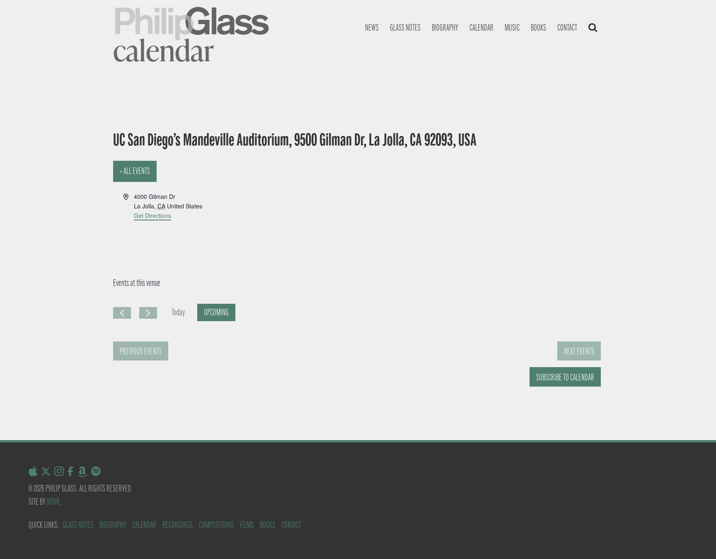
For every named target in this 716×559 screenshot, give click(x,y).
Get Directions (152, 215)
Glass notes (405, 27)
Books (538, 27)
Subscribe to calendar (565, 377)
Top (696, 539)
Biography (445, 27)
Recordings (177, 525)
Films (247, 525)
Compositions (216, 525)
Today (178, 312)
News (372, 27)
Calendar (481, 27)
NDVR (53, 501)
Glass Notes (78, 525)
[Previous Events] (122, 313)
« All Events (135, 171)
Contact (567, 27)
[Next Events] (148, 313)
